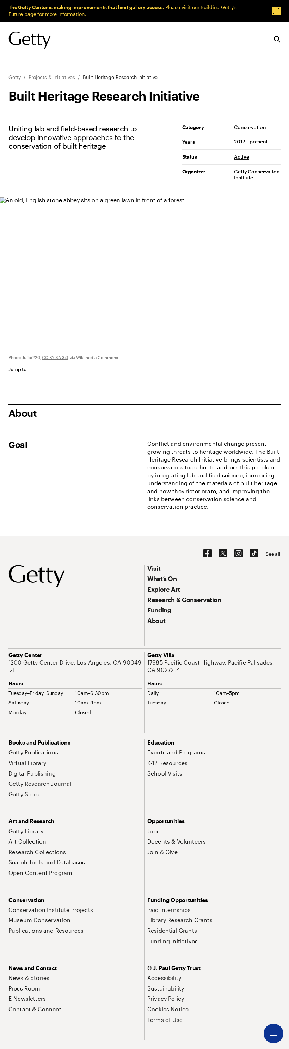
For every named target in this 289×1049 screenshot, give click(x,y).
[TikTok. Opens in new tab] (254, 553)
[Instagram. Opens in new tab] (238, 553)
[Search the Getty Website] (277, 39)
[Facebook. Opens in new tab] (207, 553)
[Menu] (273, 1033)
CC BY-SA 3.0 (55, 357)
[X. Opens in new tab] (223, 553)
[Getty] (29, 40)
